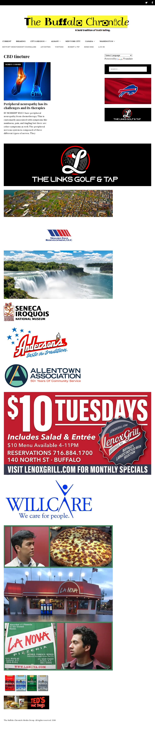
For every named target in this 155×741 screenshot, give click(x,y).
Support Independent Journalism (19, 47)
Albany (55, 41)
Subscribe (89, 47)
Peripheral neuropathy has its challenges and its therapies (26, 106)
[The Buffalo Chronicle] (77, 36)
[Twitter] (146, 2)
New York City (72, 41)
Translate (128, 58)
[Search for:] (128, 69)
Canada (89, 41)
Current (6, 41)
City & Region (37, 41)
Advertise (46, 47)
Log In (101, 47)
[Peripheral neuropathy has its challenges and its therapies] (27, 81)
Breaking (21, 41)
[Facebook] (152, 2)
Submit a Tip (73, 47)
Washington (106, 41)
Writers (59, 47)
